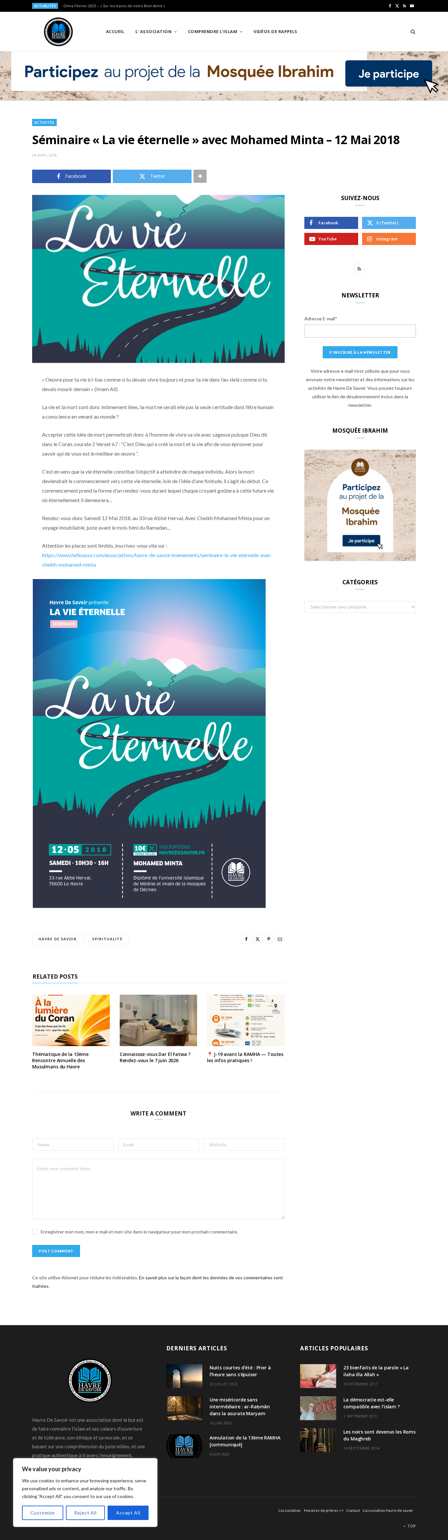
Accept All (128, 1512)
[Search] (411, 31)
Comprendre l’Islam (212, 31)
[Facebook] (14, 399)
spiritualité (107, 938)
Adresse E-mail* (320, 318)
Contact (353, 1510)
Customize (43, 1512)
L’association (289, 1510)
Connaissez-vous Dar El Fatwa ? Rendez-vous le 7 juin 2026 (155, 1057)
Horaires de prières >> (324, 1510)
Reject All (85, 1512)
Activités (44, 122)
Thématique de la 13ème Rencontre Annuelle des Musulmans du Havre (60, 1060)
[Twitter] (14, 416)
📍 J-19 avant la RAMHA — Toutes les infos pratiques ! (245, 1057)
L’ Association (153, 31)
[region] (85, 1492)
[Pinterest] (14, 432)
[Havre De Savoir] (58, 32)
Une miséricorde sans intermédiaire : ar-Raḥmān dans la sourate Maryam (240, 1407)
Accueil (115, 31)
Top (411, 1526)
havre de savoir (57, 938)
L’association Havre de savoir (388, 1510)
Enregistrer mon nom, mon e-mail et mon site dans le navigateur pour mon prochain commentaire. (139, 1231)
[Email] (14, 449)
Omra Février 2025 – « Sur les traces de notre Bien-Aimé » (114, 6)
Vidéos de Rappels (275, 31)
